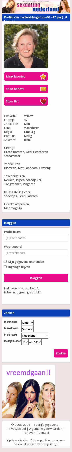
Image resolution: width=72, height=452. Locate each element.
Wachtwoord (13, 246)
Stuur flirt (12, 101)
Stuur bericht (15, 89)
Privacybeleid (16, 429)
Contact (44, 433)
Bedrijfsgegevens (46, 424)
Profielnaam (12, 232)
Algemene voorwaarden (45, 429)
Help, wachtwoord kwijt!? (21, 288)
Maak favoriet (15, 76)
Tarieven (29, 433)
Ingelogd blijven (18, 267)
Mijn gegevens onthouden (25, 262)
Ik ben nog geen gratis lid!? (22, 292)
